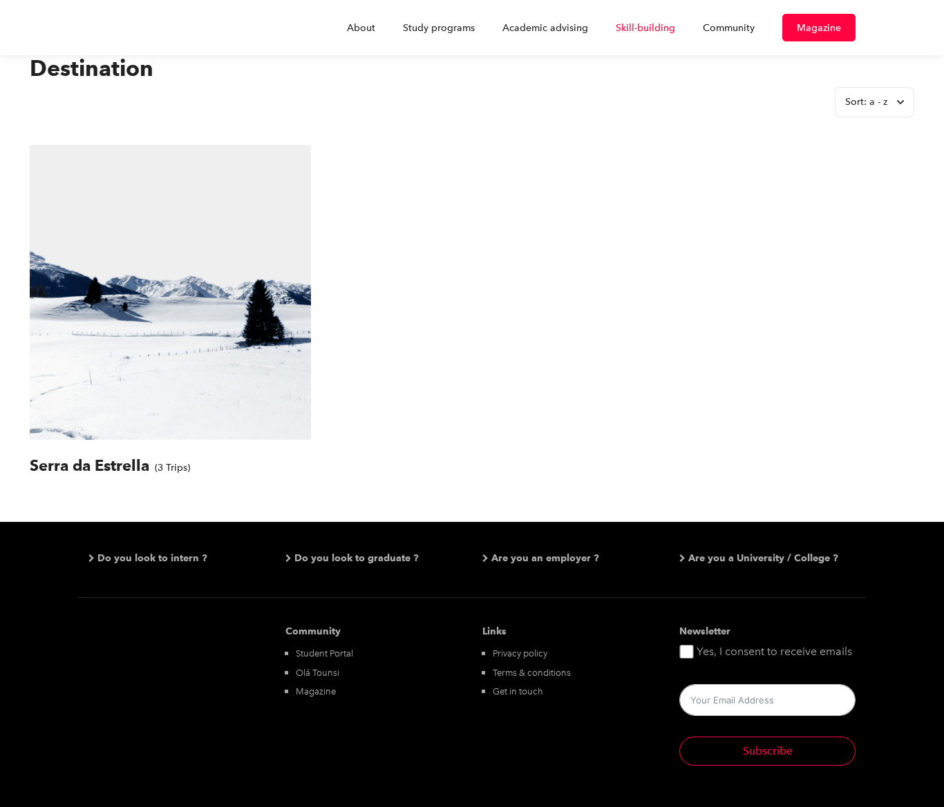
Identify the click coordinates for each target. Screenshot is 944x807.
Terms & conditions (532, 673)
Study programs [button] (439, 28)
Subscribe (768, 750)
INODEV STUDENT (147, 27)
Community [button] (729, 28)
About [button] (361, 28)
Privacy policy (520, 653)
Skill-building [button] (645, 28)
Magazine (819, 28)
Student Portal (324, 653)
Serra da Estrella (89, 465)
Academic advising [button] (545, 28)
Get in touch (518, 691)
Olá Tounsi (317, 673)
